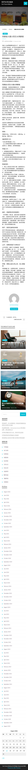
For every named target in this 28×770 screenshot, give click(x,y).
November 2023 (8, 596)
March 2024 (7, 582)
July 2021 (6, 691)
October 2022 (7, 642)
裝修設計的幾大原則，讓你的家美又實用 (12, 343)
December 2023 (8, 593)
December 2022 (8, 635)
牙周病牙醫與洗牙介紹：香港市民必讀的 (12, 432)
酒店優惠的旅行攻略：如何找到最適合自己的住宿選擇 (12, 384)
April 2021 (6, 701)
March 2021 (7, 705)
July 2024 (6, 568)
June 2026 (6, 495)
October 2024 (7, 558)
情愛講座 (6, 457)
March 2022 (7, 663)
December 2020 (8, 712)
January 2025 (7, 547)
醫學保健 (6, 475)
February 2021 (7, 708)
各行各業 (6, 450)
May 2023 (6, 617)
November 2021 (8, 677)
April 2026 (6, 502)
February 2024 (7, 586)
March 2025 (7, 540)
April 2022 (6, 659)
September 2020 (8, 722)
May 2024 (6, 575)
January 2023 (7, 631)
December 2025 (8, 516)
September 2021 (8, 684)
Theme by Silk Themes (14, 768)
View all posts (14, 309)
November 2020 (8, 715)
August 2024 (7, 565)
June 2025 (6, 530)
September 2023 (8, 603)
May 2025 (6, 533)
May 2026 (6, 498)
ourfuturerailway (8, 41)
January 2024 (7, 589)
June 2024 (6, 572)
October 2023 (7, 600)
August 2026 (7, 491)
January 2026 (7, 512)
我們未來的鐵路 (7, 2)
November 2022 (8, 638)
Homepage (4, 29)
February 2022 (7, 666)
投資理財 (6, 461)
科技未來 (6, 468)
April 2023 (6, 621)
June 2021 (6, 694)
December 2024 (8, 551)
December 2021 (8, 673)
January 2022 (7, 670)
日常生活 (10, 29)
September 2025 (8, 526)
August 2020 (7, 726)
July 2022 (6, 652)
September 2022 (8, 645)
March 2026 (7, 505)
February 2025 (7, 544)
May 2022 (6, 656)
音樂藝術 (6, 482)
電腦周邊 (6, 478)
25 (7, 750)
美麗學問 (6, 471)
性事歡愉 (6, 454)
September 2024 (8, 561)
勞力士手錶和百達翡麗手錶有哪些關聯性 (12, 404)
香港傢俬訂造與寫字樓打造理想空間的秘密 (13, 437)
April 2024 (6, 579)
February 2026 (7, 509)
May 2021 (6, 698)
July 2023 (6, 610)
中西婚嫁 (6, 447)
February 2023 (7, 628)
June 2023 (6, 614)
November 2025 (8, 519)
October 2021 (7, 680)
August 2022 (7, 649)
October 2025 (7, 523)
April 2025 (6, 537)
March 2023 (7, 624)
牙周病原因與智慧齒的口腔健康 (10, 435)
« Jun (3, 758)
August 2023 (7, 607)
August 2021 (7, 687)
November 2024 (8, 554)
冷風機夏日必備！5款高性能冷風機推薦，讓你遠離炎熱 (13, 364)
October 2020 (7, 719)
